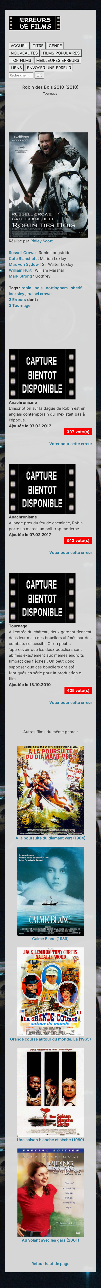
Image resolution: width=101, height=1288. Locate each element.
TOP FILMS (21, 60)
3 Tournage (19, 305)
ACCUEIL (19, 45)
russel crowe (39, 293)
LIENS (16, 67)
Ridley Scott (41, 240)
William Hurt (21, 270)
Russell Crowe (23, 252)
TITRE (38, 45)
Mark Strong (21, 276)
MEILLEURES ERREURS (57, 60)
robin (27, 287)
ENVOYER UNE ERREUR (49, 67)
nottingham (57, 287)
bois (39, 287)
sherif (77, 287)
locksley (17, 293)
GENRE (55, 45)
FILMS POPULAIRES (61, 53)
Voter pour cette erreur (70, 443)
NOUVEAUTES (24, 53)
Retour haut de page (50, 1263)
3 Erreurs (17, 299)
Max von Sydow (24, 264)
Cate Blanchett (23, 258)
